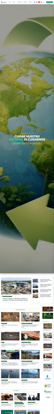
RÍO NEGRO (20, 390)
